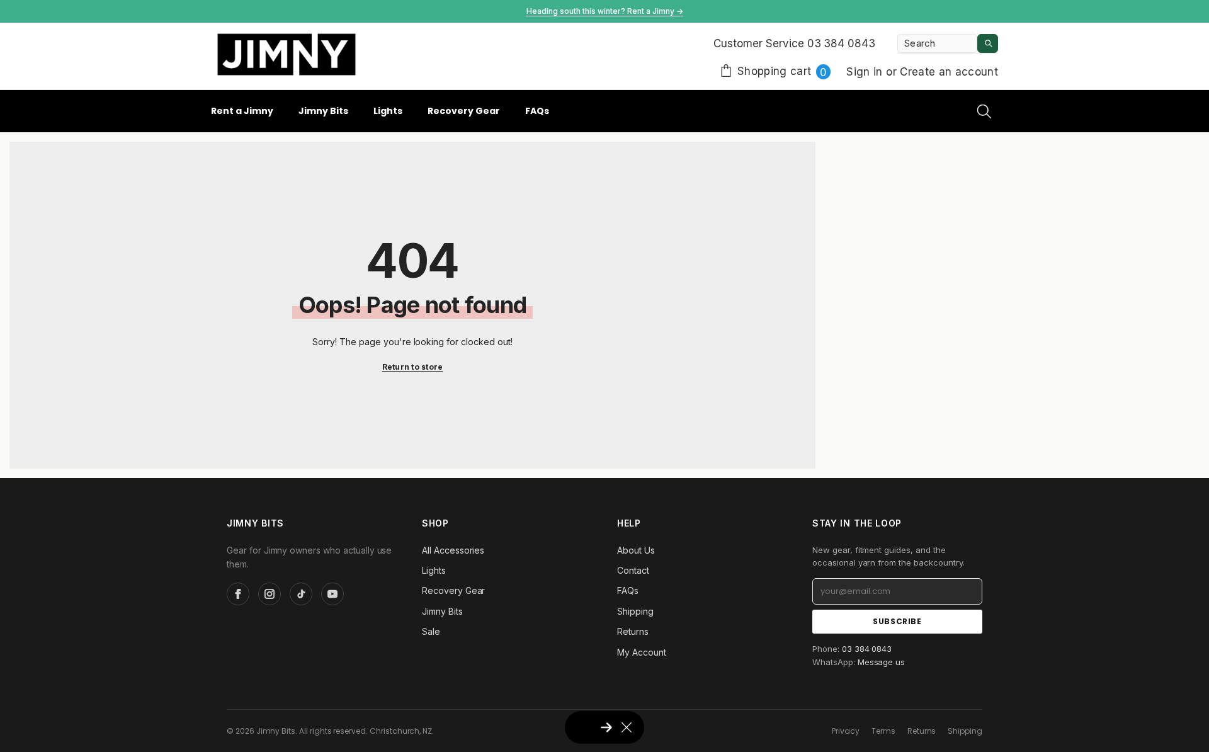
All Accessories (453, 550)
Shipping (635, 611)
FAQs (628, 590)
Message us (881, 662)
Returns (633, 631)
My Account (641, 652)
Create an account (949, 72)
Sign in (866, 72)
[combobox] (937, 43)
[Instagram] (269, 594)
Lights (434, 570)
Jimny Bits (442, 611)
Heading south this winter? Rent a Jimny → (604, 11)
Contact (633, 570)
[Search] (947, 44)
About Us (636, 550)
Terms (883, 731)
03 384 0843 (867, 649)
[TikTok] (301, 594)
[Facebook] (238, 594)
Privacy (846, 731)
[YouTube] (332, 594)
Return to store (412, 367)
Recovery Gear (453, 590)
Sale (431, 631)
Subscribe (897, 621)
